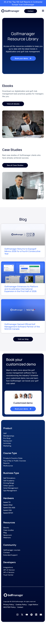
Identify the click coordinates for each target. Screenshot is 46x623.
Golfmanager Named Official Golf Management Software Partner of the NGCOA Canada (22, 326)
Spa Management (10, 490)
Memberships (8, 436)
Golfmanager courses (11, 550)
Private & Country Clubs (12, 458)
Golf (4, 433)
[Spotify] (31, 614)
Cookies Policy (21, 604)
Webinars (7, 537)
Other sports (8, 486)
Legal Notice (33, 604)
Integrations (8, 567)
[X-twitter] (22, 614)
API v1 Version (8, 572)
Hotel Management (10, 488)
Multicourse (8, 466)
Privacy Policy (8, 604)
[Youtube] (27, 614)
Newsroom (7, 535)
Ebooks (6, 528)
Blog (5, 532)
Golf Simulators (9, 478)
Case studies (8, 530)
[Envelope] (41, 614)
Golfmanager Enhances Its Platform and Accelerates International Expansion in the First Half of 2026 (21, 289)
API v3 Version (9, 570)
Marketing (7, 446)
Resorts (6, 463)
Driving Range (8, 483)
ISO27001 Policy (9, 607)
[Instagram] (17, 614)
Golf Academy (8, 481)
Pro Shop (6, 438)
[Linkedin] (36, 614)
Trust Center (8, 575)
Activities (7, 443)
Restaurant (7, 441)
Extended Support (10, 555)
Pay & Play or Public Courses (14, 461)
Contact (6, 552)
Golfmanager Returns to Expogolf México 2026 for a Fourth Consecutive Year (22, 251)
